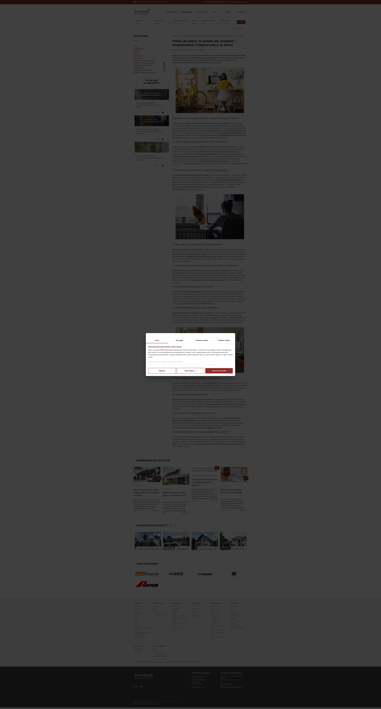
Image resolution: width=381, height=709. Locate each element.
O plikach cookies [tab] (224, 340)
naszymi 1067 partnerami (162, 350)
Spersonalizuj (189, 371)
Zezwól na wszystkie (219, 371)
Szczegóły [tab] (179, 340)
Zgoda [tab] (157, 340)
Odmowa (162, 371)
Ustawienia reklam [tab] (201, 340)
